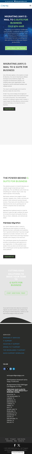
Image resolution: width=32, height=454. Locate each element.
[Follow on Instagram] (10, 369)
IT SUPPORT (7, 341)
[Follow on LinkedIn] (14, 369)
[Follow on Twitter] (7, 369)
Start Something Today (16, 293)
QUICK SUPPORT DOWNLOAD (13, 353)
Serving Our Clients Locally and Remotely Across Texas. (17, 390)
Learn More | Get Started (16, 48)
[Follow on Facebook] (4, 369)
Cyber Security (21, 439)
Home (6, 439)
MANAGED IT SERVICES (11, 337)
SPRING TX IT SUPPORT (11, 347)
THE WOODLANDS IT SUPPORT (14, 350)
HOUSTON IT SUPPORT (11, 344)
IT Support (13, 439)
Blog (15, 441)
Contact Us (21, 441)
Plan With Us (9, 109)
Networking (9, 441)
